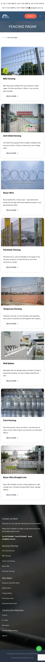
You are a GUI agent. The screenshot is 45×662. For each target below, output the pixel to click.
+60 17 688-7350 (22, 8)
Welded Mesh (6, 588)
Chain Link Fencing (8, 561)
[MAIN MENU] (40, 16)
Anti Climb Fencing (8, 551)
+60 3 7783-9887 (9, 3)
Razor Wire (5, 566)
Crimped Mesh (7, 593)
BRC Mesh (5, 625)
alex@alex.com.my (36, 8)
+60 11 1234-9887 (8, 8)
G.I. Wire (5, 620)
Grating (4, 615)
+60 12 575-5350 (36, 3)
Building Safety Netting (10, 630)
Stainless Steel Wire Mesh (11, 583)
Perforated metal (8, 598)
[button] (12, 96)
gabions (4, 635)
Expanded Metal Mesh (9, 603)
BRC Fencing (6, 556)
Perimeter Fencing (8, 571)
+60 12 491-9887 (23, 3)
